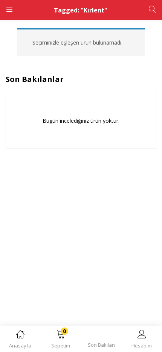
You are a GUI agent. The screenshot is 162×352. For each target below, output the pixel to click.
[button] (61, 340)
